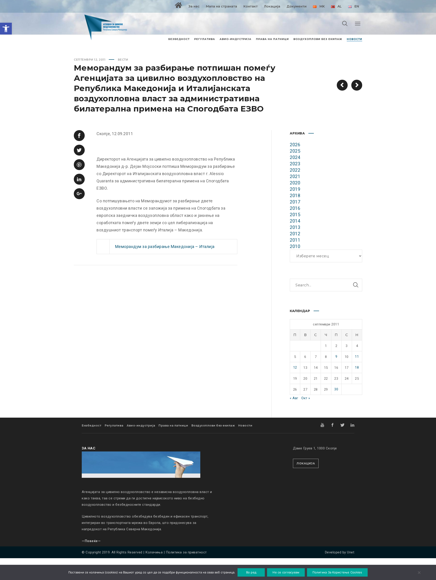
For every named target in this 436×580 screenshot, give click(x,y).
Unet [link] (350, 552)
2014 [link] (295, 221)
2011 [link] (295, 240)
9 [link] (336, 356)
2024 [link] (295, 157)
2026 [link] (295, 144)
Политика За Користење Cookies (337, 572)
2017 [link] (295, 202)
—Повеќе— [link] (91, 541)
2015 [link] (295, 214)
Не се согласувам (285, 572)
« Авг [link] (294, 398)
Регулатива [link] (114, 425)
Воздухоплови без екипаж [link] (213, 425)
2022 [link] (295, 170)
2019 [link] (295, 189)
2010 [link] (295, 246)
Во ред (251, 572)
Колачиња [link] (154, 552)
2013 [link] (295, 227)
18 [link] (357, 367)
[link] (6, 29)
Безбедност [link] (91, 425)
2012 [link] (295, 233)
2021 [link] (295, 176)
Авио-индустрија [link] (141, 425)
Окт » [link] (305, 398)
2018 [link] (295, 195)
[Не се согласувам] (419, 573)
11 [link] (357, 356)
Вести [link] (123, 59)
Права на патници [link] (173, 425)
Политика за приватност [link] (186, 552)
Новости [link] (245, 425)
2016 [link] (295, 208)
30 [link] (336, 389)
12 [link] (295, 367)
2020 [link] (295, 183)
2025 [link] (295, 151)
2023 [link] (295, 163)
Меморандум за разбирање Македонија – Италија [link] (165, 246)
